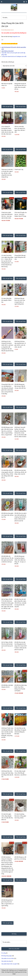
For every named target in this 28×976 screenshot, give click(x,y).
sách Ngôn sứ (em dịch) (7, 51)
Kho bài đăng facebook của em (7, 29)
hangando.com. (16, 36)
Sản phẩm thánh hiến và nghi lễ (9, 963)
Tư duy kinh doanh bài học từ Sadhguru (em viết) (13, 56)
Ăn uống (3, 953)
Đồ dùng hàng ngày (6, 955)
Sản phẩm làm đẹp (6, 961)
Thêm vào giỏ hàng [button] (7, 106)
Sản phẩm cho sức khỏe (7, 958)
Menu (14, 1)
